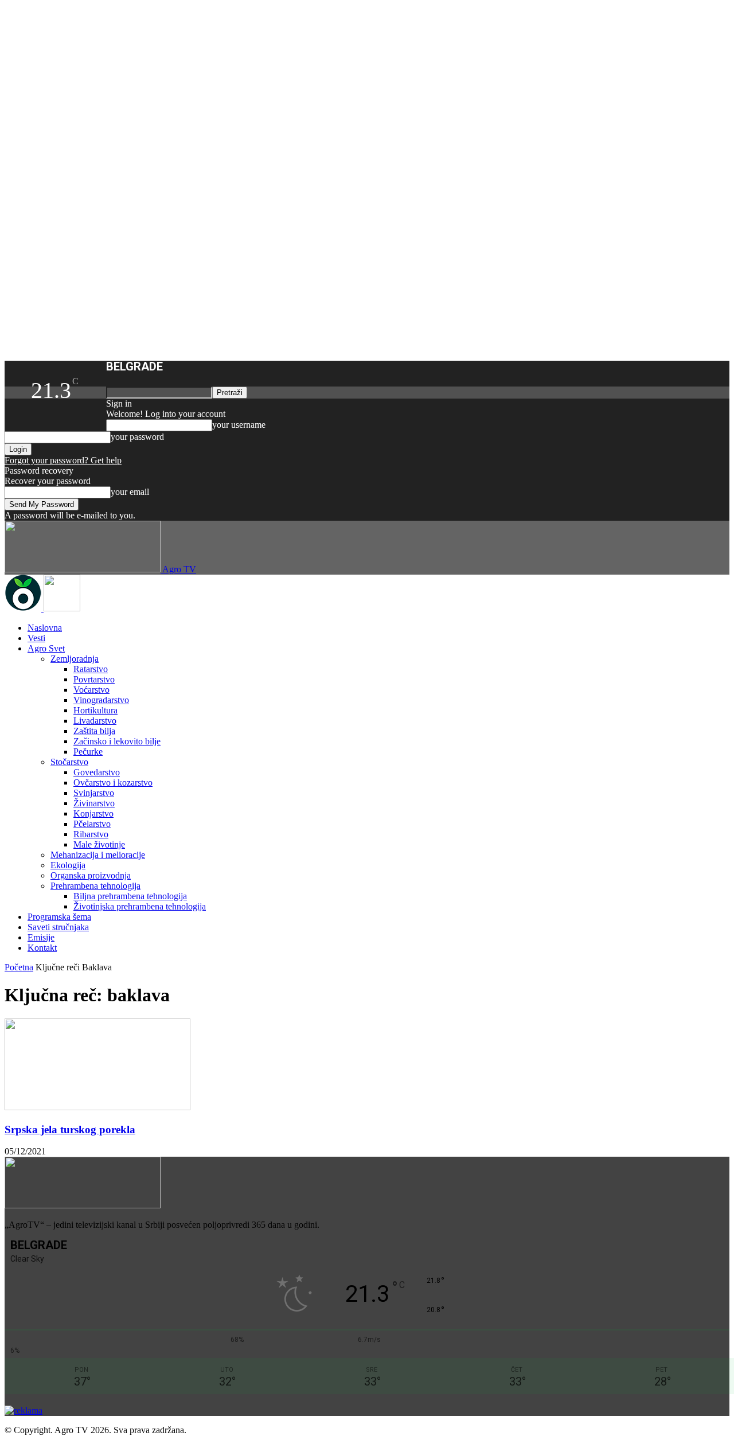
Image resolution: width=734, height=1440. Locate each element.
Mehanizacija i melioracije (97, 855)
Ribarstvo (90, 834)
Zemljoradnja (74, 659)
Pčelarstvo (92, 824)
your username (239, 425)
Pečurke (88, 751)
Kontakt (42, 948)
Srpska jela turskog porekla (70, 1129)
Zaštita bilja (94, 731)
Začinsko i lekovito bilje (117, 741)
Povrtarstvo (94, 679)
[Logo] (24, 608)
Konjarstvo (93, 813)
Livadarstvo (94, 720)
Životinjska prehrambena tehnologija (139, 906)
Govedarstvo (96, 772)
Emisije (41, 937)
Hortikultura (95, 710)
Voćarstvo (91, 689)
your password (137, 437)
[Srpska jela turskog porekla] (97, 1107)
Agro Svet (46, 648)
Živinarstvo (94, 803)
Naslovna (45, 628)
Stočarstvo (69, 762)
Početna (19, 967)
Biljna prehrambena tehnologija (130, 896)
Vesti (36, 638)
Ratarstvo (90, 669)
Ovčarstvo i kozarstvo (113, 782)
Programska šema (59, 917)
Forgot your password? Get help (63, 460)
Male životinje (99, 844)
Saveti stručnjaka (58, 927)
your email (130, 492)
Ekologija (67, 865)
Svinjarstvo (93, 793)
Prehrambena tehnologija (95, 886)
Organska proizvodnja (90, 875)
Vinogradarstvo (101, 700)
